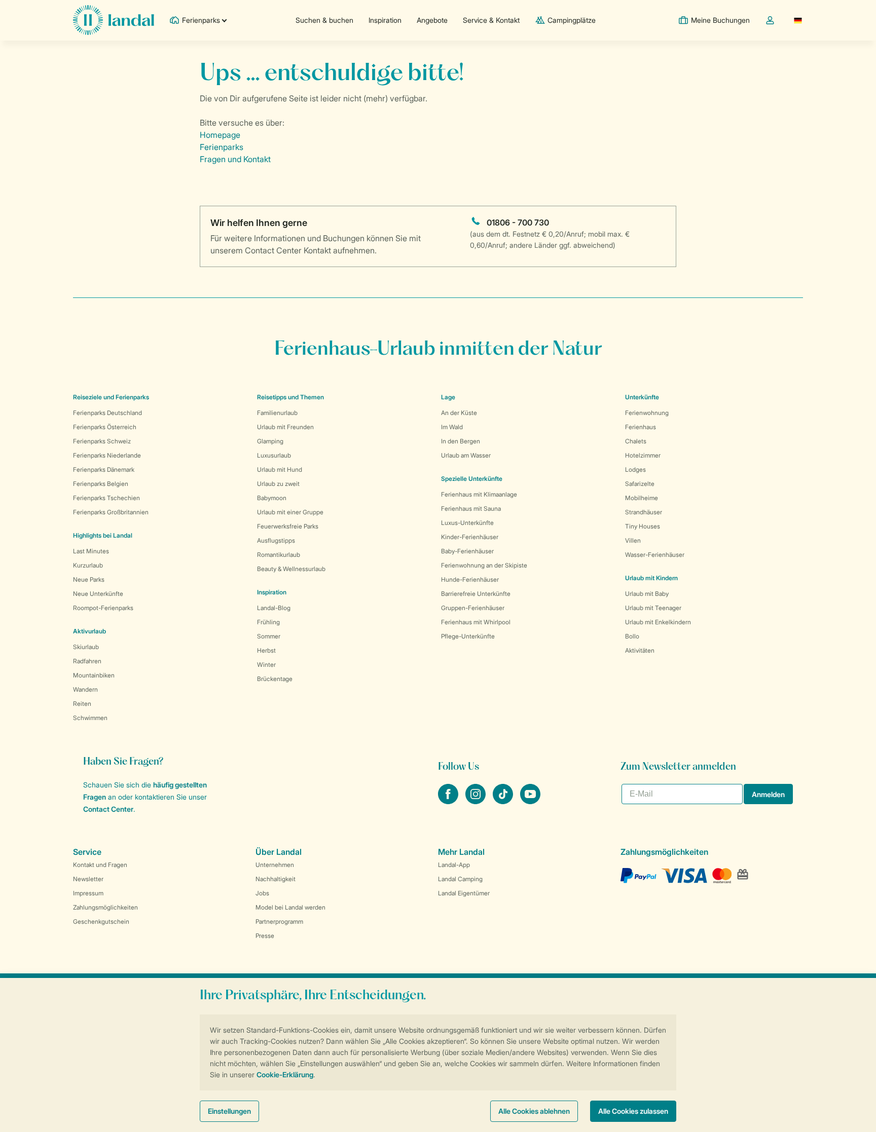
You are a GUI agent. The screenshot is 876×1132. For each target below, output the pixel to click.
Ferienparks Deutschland (107, 413)
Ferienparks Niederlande (107, 455)
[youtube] (530, 801)
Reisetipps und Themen (290, 397)
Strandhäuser (643, 512)
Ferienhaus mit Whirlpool (475, 622)
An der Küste (459, 413)
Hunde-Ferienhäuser (470, 579)
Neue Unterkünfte (98, 593)
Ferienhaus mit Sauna (471, 508)
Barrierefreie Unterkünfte (475, 593)
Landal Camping (460, 879)
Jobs (262, 893)
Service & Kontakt (491, 20)
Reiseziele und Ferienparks (111, 397)
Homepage (220, 135)
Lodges (635, 469)
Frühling (268, 622)
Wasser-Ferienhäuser (654, 554)
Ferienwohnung (647, 413)
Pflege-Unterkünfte (468, 636)
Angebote (432, 20)
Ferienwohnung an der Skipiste (484, 565)
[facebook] (449, 801)
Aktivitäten (639, 650)
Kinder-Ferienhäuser (469, 537)
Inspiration (385, 20)
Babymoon (271, 498)
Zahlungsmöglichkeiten (105, 907)
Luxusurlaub (274, 455)
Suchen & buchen (324, 20)
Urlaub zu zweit (278, 483)
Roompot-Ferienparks (103, 608)
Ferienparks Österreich (104, 427)
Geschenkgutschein (101, 921)
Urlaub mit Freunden (285, 427)
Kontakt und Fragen (100, 865)
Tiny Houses (642, 526)
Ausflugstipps (276, 540)
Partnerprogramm (279, 921)
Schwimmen (90, 718)
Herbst (266, 650)
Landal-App (454, 865)
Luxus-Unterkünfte (467, 522)
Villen (633, 540)
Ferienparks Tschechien (106, 498)
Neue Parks (88, 579)
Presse (265, 935)
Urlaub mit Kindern (651, 578)
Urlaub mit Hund (279, 469)
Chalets (635, 441)
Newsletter (88, 879)
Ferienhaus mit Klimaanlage (479, 494)
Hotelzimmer (643, 455)
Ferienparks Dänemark (103, 469)
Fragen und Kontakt (235, 159)
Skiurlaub (86, 647)
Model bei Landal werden (290, 907)
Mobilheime (641, 498)
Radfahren (87, 661)
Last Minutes (91, 551)
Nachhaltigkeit (276, 879)
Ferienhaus (640, 427)
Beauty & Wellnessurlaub (291, 569)
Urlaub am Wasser (466, 455)
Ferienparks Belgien (100, 483)
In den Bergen (460, 441)
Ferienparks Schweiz (102, 441)
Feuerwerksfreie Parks (287, 526)
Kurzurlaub (88, 565)
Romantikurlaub (278, 554)
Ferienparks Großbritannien (111, 512)
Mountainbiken (94, 675)
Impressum (88, 893)
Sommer (268, 636)
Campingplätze (572, 20)
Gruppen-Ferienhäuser (472, 608)
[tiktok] (504, 801)
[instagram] (476, 801)
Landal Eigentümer (464, 893)
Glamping (270, 441)
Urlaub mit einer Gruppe (290, 512)
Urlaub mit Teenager (653, 608)
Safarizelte (639, 483)
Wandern (85, 689)
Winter (266, 664)
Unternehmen (275, 865)
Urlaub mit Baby (647, 593)
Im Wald (452, 427)
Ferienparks (221, 147)
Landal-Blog (273, 608)
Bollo (632, 636)
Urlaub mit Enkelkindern (658, 622)
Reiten (82, 703)
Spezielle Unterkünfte (471, 478)
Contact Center (108, 809)
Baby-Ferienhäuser (467, 551)
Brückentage (275, 679)
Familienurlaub (277, 413)
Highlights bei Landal (102, 535)
